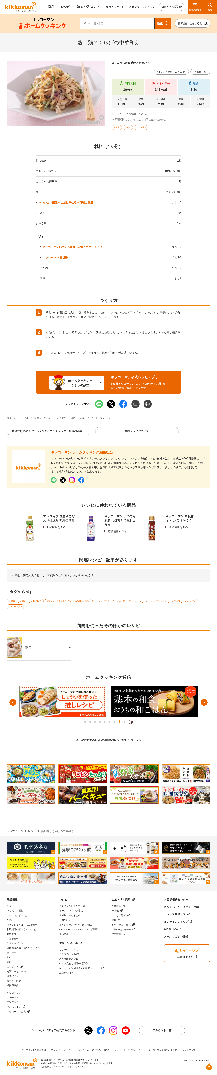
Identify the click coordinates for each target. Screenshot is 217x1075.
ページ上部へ (209, 1066)
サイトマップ (188, 1050)
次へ (204, 702)
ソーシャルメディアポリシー (128, 1050)
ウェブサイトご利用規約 (34, 1050)
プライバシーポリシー (62, 1050)
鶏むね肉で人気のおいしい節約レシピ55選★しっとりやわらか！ (54, 575)
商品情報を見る (56, 527)
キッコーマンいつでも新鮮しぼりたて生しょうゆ (72, 247)
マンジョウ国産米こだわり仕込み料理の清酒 (66, 202)
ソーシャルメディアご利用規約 (93, 1050)
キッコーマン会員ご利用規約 (162, 1050)
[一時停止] (131, 722)
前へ (12, 702)
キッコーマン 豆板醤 (55, 257)
